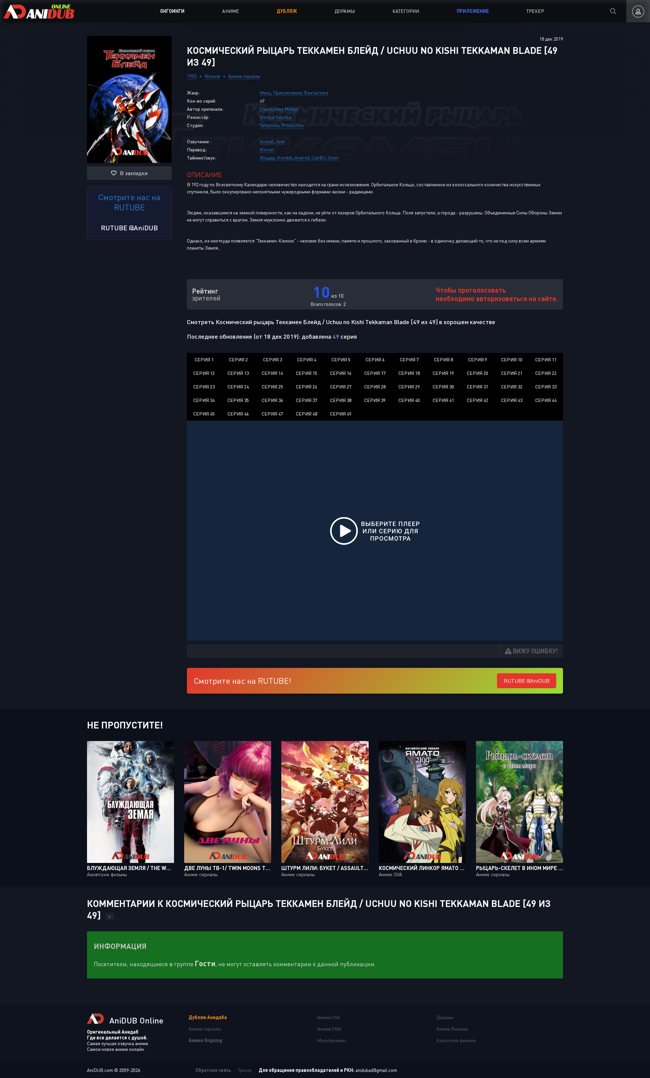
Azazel (267, 141)
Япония (212, 76)
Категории (405, 11)
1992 (191, 76)
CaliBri (318, 158)
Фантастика (316, 93)
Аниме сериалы (244, 76)
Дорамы (344, 11)
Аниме (230, 11)
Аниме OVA (328, 1017)
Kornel (267, 149)
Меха (265, 93)
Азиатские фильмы (456, 1040)
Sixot (333, 158)
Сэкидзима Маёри (279, 109)
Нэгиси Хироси (275, 117)
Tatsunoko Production (282, 125)
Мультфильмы (331, 1040)
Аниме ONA (329, 1029)
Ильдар (267, 158)
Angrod (302, 158)
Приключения (287, 93)
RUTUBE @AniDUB (129, 228)
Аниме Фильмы (452, 1029)
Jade (280, 141)
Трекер (535, 11)
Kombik (284, 158)
